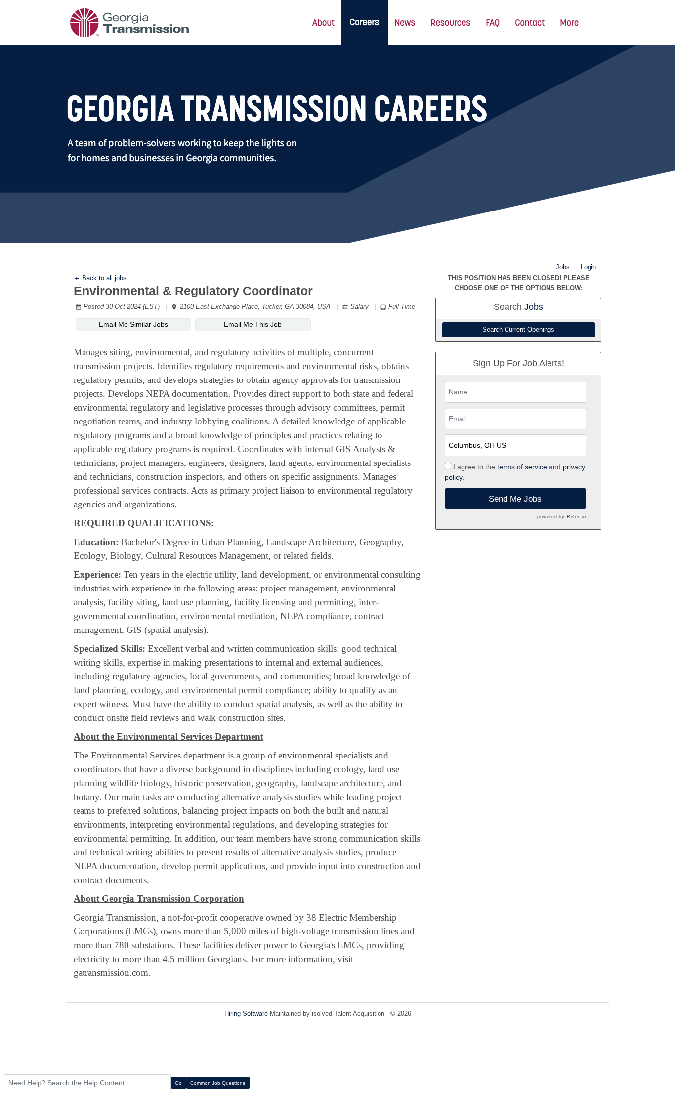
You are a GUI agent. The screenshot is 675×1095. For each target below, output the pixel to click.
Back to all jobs (103, 278)
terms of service (522, 467)
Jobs (563, 267)
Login (588, 267)
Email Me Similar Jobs (133, 324)
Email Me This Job (253, 324)
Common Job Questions (217, 1083)
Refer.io (576, 516)
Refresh (440, 1013)
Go (178, 1083)
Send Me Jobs (515, 499)
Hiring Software (246, 1013)
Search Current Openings (518, 329)
